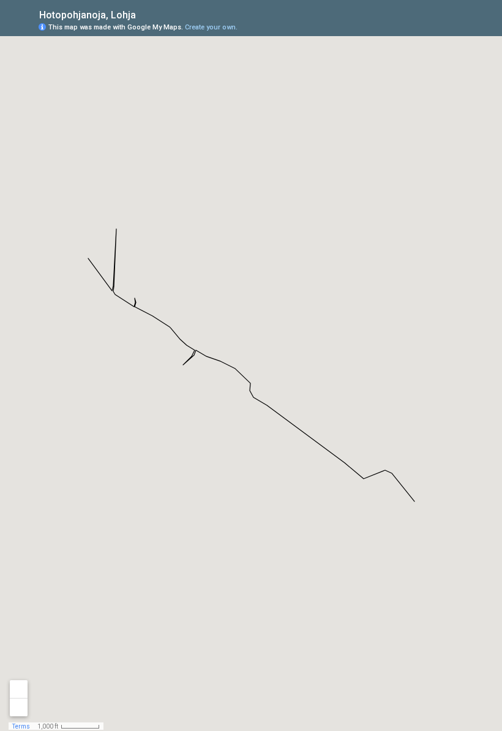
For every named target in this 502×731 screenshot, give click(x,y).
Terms (21, 726)
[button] (444, 26)
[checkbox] (145, 14)
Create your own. (211, 27)
